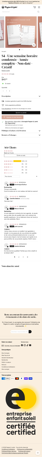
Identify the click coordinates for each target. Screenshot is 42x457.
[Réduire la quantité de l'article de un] (3, 91)
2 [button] (18, 257)
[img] (14, 182)
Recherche (5, 360)
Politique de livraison (24, 451)
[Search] (38, 11)
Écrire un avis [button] (21, 155)
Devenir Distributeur (7, 358)
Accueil (4, 51)
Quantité (4, 87)
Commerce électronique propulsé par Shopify (15, 453)
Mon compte (5, 369)
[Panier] (34, 7)
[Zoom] (34, 45)
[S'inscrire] (30, 331)
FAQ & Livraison (6, 362)
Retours (4, 364)
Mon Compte (5, 353)
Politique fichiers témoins (9, 451)
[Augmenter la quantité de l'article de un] (9, 91)
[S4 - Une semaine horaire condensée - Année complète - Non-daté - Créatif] (14, 286)
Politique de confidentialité (24, 449)
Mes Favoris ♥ (6, 355)
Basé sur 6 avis (9, 153)
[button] (6, 74)
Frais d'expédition (6, 108)
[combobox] (21, 11)
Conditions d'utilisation (8, 367)
